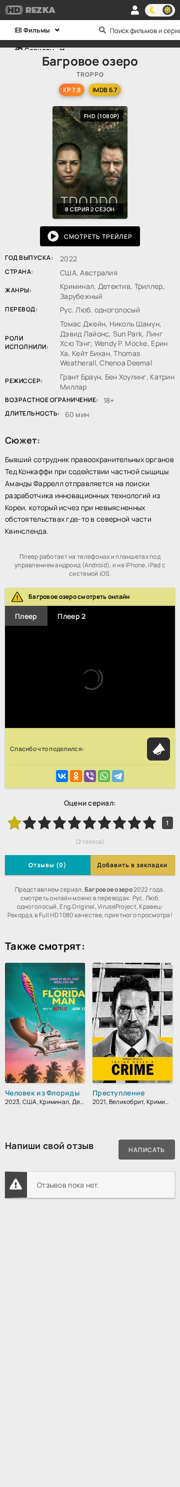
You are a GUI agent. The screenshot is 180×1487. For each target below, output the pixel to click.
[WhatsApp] (104, 776)
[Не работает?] (158, 749)
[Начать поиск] (102, 30)
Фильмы (36, 30)
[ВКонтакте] (62, 776)
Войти (135, 10)
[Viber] (90, 776)
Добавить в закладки (132, 865)
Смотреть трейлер (98, 236)
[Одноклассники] (76, 776)
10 (149, 822)
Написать (146, 1150)
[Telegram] (118, 776)
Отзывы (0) (47, 865)
